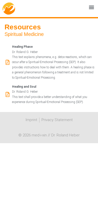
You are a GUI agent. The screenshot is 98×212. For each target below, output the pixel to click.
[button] (91, 7)
